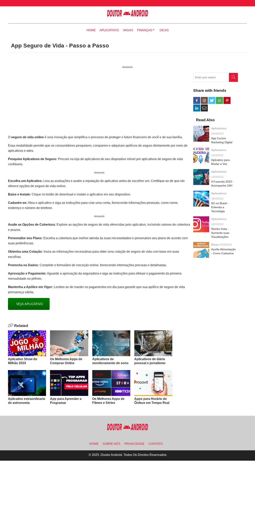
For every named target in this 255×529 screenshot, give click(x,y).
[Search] (233, 77)
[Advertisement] (99, 102)
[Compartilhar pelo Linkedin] (196, 107)
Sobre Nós (111, 443)
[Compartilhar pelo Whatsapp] (219, 100)
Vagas (128, 30)
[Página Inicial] (127, 13)
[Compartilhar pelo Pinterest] (227, 100)
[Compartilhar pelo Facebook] (196, 100)
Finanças (144, 30)
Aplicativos (109, 30)
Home (91, 30)
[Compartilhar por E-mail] (204, 107)
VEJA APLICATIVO (29, 304)
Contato (155, 443)
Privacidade (134, 443)
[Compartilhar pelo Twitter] (211, 100)
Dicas (164, 30)
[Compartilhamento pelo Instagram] (204, 100)
